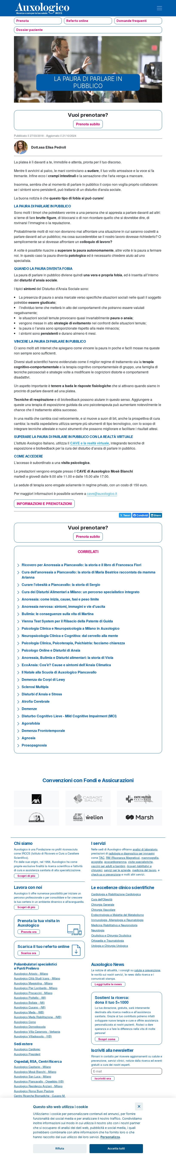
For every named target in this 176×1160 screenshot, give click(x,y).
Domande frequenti (132, 21)
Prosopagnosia (34, 745)
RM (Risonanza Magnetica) (123, 858)
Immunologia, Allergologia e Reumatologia (117, 920)
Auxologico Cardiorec (27, 1049)
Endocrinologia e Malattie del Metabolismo (117, 915)
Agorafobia (31, 723)
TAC (101, 858)
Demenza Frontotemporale (43, 730)
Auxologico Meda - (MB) (29, 1012)
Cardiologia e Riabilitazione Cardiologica (116, 894)
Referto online (77, 21)
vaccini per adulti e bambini (108, 866)
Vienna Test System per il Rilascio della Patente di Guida (67, 621)
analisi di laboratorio (145, 849)
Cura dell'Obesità (101, 899)
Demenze (29, 708)
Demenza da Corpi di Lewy (43, 679)
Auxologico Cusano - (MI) (30, 1007)
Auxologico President (27, 1054)
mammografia (149, 858)
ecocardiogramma (115, 862)
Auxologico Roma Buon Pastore (34, 1091)
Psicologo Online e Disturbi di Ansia (51, 650)
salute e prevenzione (147, 970)
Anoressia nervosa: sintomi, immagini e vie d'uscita (63, 606)
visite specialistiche (140, 862)
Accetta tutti (116, 1148)
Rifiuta (59, 1148)
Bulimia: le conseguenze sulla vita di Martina (58, 613)
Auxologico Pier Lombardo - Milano (35, 988)
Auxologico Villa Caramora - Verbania (37, 1031)
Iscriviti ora (103, 1078)
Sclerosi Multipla (35, 686)
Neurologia (97, 930)
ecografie (97, 862)
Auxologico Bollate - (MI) (29, 1002)
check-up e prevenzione (106, 874)
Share (157, 515)
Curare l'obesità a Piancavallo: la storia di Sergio (61, 584)
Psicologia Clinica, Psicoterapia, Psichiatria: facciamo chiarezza (73, 642)
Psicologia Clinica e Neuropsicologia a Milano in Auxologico (71, 628)
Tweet (126, 515)
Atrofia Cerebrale (36, 701)
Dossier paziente (29, 30)
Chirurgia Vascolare (103, 910)
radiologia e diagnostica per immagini (132, 853)
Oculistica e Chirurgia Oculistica (111, 935)
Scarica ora (28, 953)
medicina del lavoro (144, 870)
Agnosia (28, 737)
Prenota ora (28, 932)
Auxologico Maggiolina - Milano (33, 983)
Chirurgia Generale (102, 904)
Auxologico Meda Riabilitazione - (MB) (37, 1017)
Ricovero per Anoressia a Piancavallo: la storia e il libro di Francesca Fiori (81, 564)
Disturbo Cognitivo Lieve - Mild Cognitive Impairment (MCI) (69, 715)
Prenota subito (88, 124)
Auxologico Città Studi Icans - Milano (37, 978)
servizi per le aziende (117, 870)
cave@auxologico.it (102, 493)
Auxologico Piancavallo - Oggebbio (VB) (39, 1081)
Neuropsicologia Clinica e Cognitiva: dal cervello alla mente (70, 635)
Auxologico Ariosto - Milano (31, 973)
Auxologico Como (25, 1022)
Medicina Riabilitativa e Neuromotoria (114, 925)
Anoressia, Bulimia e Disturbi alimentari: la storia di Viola (67, 657)
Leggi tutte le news (108, 984)
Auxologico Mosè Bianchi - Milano (35, 1072)
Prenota (22, 21)
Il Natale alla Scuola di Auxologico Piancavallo (59, 672)
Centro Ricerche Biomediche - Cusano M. (39, 1096)
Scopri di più (26, 875)
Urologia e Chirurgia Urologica (109, 946)
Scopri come (106, 1039)
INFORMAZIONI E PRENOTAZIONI (44, 503)
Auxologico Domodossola (30, 1027)
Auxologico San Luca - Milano (32, 1076)
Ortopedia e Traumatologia (107, 940)
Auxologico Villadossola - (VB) (33, 1036)
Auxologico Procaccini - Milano (33, 993)
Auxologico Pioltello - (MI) (30, 998)
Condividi (142, 515)
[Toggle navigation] (159, 8)
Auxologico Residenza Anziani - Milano (38, 1086)
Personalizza (110, 1137)
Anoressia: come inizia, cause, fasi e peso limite (60, 599)
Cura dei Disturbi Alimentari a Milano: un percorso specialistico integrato (81, 591)
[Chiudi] (139, 1106)
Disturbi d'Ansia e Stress (42, 694)
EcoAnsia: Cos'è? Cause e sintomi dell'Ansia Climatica (66, 664)
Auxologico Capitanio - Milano (32, 1067)
